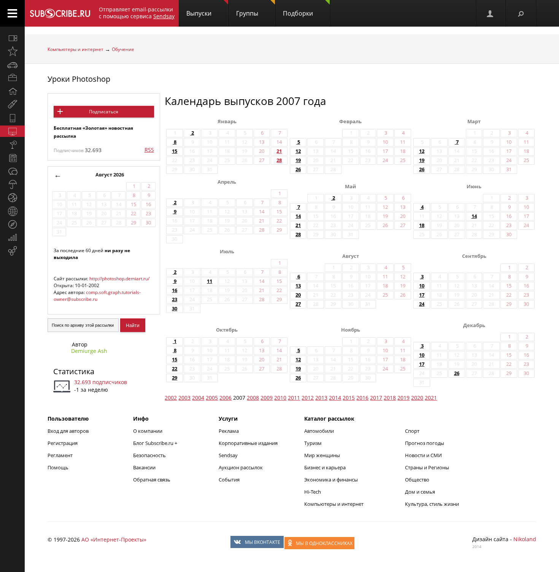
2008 (253, 397)
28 (279, 160)
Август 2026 (109, 175)
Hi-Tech (312, 491)
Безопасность (149, 455)
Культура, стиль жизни (432, 503)
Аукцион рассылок (241, 467)
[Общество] (12, 171)
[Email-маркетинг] (12, 251)
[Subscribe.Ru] (60, 13)
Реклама (229, 430)
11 (209, 281)
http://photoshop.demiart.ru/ (119, 278)
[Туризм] (12, 224)
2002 (171, 397)
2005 (212, 397)
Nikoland (524, 539)
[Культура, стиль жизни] (12, 144)
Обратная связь (151, 479)
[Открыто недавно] (12, 51)
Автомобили (319, 430)
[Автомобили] (12, 64)
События (229, 479)
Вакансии (144, 467)
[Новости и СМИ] (12, 158)
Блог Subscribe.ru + (155, 443)
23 (174, 299)
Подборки (298, 13)
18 (421, 225)
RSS (149, 149)
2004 (198, 397)
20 (298, 295)
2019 (403, 397)
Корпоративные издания (248, 443)
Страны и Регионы (427, 467)
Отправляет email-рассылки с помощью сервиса (137, 13)
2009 (266, 397)
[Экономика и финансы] (12, 237)
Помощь (58, 467)
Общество (417, 479)
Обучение (123, 49)
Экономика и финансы (331, 479)
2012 (308, 397)
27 (298, 304)
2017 (376, 397)
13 (298, 286)
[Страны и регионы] (12, 211)
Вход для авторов (68, 430)
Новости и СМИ (423, 455)
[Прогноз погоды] (12, 184)
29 (174, 378)
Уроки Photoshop (79, 79)
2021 (431, 397)
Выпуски (198, 13)
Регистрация (63, 443)
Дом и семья (420, 491)
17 (421, 295)
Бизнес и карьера (325, 467)
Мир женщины (322, 455)
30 (174, 308)
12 (298, 151)
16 (174, 290)
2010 (280, 397)
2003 (184, 397)
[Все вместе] (12, 38)
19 (298, 160)
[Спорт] (12, 197)
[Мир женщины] (12, 104)
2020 (417, 397)
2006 (225, 397)
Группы (247, 13)
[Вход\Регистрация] (490, 13)
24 (421, 304)
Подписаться (103, 111)
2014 (335, 397)
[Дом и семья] (12, 91)
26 (298, 169)
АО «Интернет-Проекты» (113, 539)
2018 (390, 397)
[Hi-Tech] (12, 118)
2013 (321, 397)
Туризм (313, 443)
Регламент (60, 455)
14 (298, 216)
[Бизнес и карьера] (12, 78)
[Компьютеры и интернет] (12, 131)
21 (279, 151)
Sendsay (228, 455)
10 (421, 286)
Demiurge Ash (89, 350)
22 (174, 368)
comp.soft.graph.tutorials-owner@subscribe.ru (97, 295)
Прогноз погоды (424, 443)
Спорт (412, 430)
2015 (349, 397)
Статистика (73, 371)
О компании (147, 430)
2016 (362, 397)
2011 (294, 397)
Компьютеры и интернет (75, 49)
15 (174, 151)
